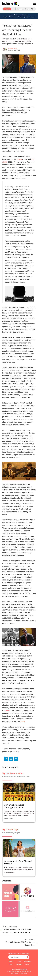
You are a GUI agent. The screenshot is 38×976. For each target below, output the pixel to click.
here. (23, 721)
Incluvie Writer (12, 48)
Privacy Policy (23, 973)
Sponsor (19, 964)
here (8, 711)
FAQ (10, 964)
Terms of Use (14, 973)
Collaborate (27, 961)
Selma (19, 159)
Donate (27, 964)
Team (19, 961)
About (11, 961)
